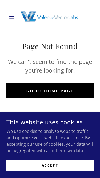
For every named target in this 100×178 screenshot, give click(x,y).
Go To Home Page (50, 90)
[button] (12, 16)
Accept (50, 165)
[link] (50, 16)
